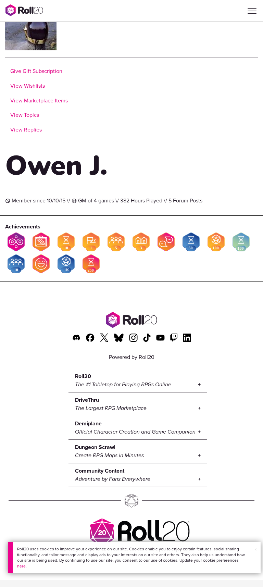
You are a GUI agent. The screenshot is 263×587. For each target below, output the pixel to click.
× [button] (255, 549)
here (21, 566)
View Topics (24, 115)
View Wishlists (27, 86)
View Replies (26, 130)
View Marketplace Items (39, 100)
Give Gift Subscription (36, 71)
